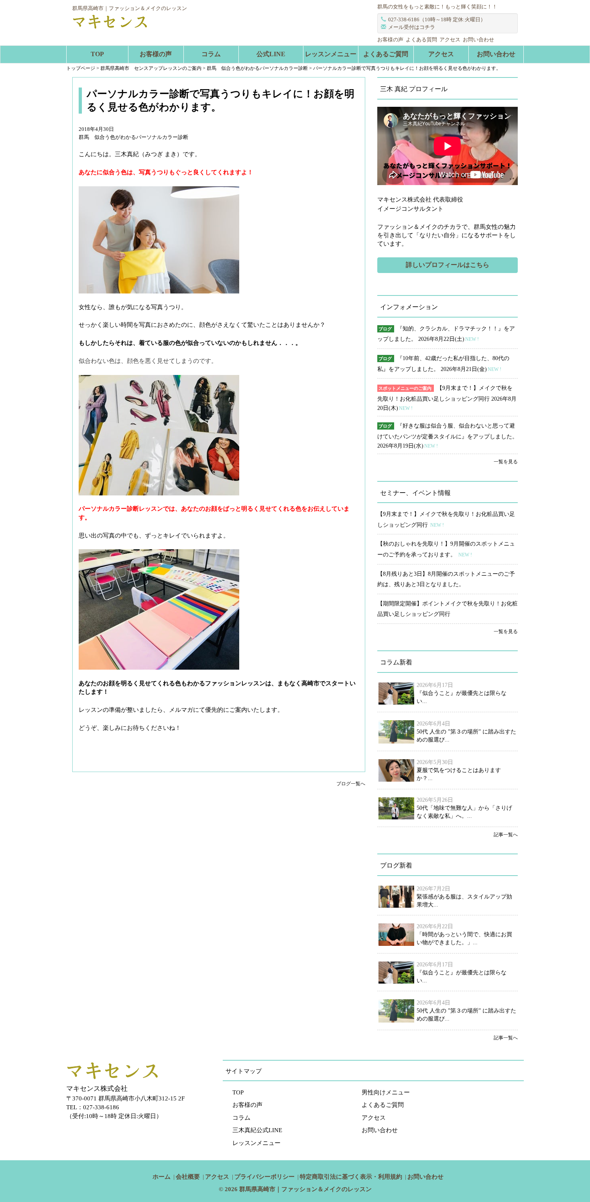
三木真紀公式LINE (257, 1130)
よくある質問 (421, 40)
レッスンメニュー (330, 54)
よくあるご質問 (385, 54)
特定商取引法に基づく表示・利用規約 (351, 1176)
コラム (211, 54)
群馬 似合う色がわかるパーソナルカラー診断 (133, 137)
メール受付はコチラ (411, 27)
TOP (97, 54)
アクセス (449, 40)
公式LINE (270, 54)
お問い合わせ (478, 40)
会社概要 (188, 1176)
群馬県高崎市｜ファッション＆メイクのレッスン (305, 1189)
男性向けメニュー (386, 1092)
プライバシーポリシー (264, 1176)
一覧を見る (506, 462)
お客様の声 (390, 40)
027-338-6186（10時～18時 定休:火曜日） (437, 19)
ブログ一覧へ (350, 783)
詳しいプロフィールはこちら (447, 264)
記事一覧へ (506, 834)
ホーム (162, 1176)
